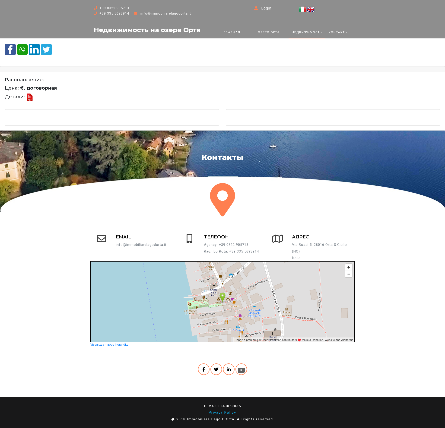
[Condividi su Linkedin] (34, 49)
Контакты (338, 32)
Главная (232, 32)
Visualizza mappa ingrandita (109, 344)
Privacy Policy (222, 412)
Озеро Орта (269, 32)
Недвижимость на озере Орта (147, 30)
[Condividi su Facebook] (10, 49)
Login (265, 8)
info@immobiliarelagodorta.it (165, 13)
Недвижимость (307, 32)
